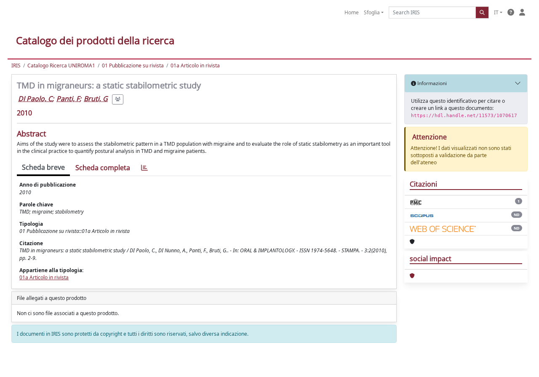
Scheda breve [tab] (43, 167)
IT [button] (496, 12)
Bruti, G (96, 98)
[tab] (144, 168)
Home (351, 12)
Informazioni (431, 83)
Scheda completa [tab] (102, 167)
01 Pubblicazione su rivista (133, 65)
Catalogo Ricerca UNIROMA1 (61, 65)
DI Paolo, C (35, 98)
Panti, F (68, 98)
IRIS (16, 65)
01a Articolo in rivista (195, 65)
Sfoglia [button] (372, 12)
